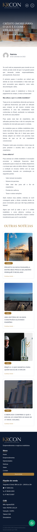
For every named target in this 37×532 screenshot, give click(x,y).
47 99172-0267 (9, 494)
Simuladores (7, 517)
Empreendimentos (9, 457)
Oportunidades (7, 461)
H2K (15, 530)
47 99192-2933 (9, 491)
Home (5, 454)
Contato (5, 470)
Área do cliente (18, 474)
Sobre (5, 467)
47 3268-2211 (8, 488)
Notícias (5, 464)
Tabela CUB (7, 514)
